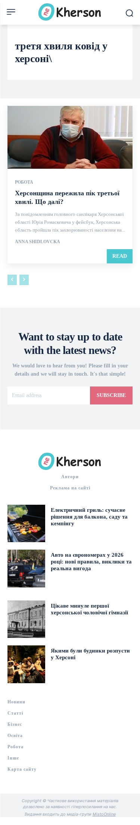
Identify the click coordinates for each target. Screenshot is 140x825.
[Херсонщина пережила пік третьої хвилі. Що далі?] (70, 137)
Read (119, 256)
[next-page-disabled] (24, 280)
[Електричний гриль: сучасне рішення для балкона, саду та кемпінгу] (26, 524)
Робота (24, 182)
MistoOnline (104, 814)
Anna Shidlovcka (37, 241)
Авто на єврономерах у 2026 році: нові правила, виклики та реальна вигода (91, 561)
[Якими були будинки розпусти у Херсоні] (26, 664)
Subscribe (111, 395)
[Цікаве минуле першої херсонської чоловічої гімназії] (26, 619)
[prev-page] (12, 280)
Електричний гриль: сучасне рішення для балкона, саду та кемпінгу (89, 516)
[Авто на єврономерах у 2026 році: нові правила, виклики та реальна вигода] (26, 568)
